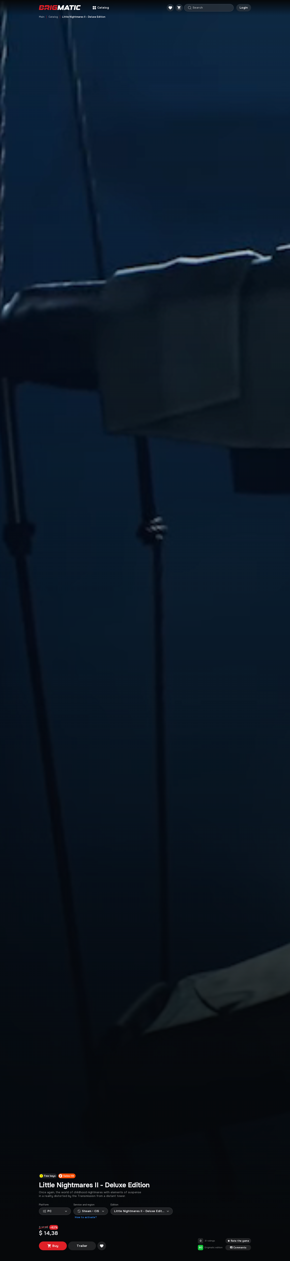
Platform (44, 1204)
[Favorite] (170, 7)
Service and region (84, 1204)
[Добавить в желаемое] (101, 1245)
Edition (114, 1204)
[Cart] (179, 7)
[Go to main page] (60, 8)
